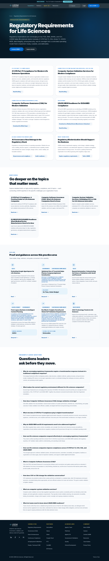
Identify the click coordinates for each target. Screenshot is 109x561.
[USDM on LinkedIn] (11, 537)
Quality (67, 541)
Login (84, 5)
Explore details (31, 49)
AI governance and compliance (21, 156)
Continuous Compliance (34, 538)
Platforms (67, 531)
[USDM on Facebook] (15, 537)
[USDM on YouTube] (23, 537)
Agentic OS (68, 534)
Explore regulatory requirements (68, 156)
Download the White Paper (20, 126)
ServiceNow (49, 527)
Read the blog (63, 128)
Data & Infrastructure (33, 534)
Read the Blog (17, 91)
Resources (55, 5)
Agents (46, 5)
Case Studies (86, 541)
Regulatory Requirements (34, 527)
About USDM (86, 527)
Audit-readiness (40, 156)
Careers (85, 531)
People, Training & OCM (34, 545)
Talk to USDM (92, 5)
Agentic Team (68, 527)
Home (10, 16)
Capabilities (31, 5)
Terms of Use (96, 557)
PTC (47, 541)
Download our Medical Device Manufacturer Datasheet (74, 124)
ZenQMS (48, 545)
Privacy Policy (87, 545)
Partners (39, 5)
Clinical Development (70, 545)
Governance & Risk (33, 531)
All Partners (49, 548)
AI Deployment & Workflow (35, 541)
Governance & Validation (71, 538)
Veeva (48, 531)
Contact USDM (15, 49)
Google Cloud (50, 538)
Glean (48, 534)
